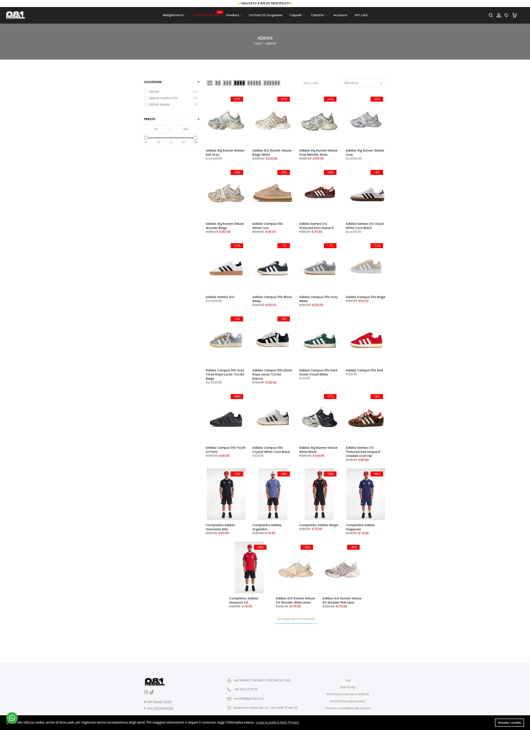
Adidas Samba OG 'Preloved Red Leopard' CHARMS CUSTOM (363, 452)
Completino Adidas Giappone (360, 527)
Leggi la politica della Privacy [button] (277, 722)
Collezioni (152, 82)
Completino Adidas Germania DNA (220, 527)
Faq (348, 680)
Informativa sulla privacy (348, 701)
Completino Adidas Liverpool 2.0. (243, 600)
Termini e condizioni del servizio (348, 708)
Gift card (361, 15)
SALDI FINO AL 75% (208, 15)
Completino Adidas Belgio (318, 525)
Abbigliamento (173, 15)
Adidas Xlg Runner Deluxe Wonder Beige (225, 226)
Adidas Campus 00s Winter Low (267, 226)
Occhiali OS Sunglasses (265, 15)
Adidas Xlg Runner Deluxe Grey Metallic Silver (318, 152)
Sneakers (232, 15)
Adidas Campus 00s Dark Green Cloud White (318, 372)
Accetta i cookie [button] (509, 722)
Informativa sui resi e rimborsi (347, 694)
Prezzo (149, 119)
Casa (257, 43)
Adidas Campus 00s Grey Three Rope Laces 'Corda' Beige (225, 374)
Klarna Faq (347, 687)
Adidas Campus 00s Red (364, 370)
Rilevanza (351, 83)
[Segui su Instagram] (146, 693)
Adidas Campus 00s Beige (365, 297)
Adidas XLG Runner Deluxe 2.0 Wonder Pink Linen (341, 600)
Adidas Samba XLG (220, 297)
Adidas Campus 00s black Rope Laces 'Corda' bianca (272, 374)
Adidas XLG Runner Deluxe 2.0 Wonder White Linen (295, 600)
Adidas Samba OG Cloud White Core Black (365, 226)
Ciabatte (317, 15)
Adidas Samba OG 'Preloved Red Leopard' (316, 226)
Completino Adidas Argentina (267, 527)
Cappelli (295, 15)
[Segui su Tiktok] (151, 693)
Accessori (340, 15)
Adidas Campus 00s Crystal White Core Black (271, 450)
